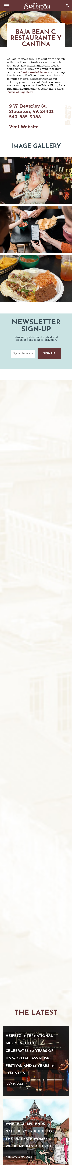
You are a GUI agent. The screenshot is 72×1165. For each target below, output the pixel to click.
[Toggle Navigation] (5, 5)
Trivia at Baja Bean (20, 92)
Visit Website (24, 127)
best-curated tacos (34, 72)
